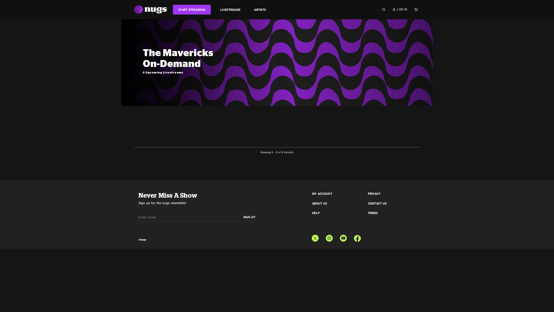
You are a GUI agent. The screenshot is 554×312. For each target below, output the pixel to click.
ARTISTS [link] (260, 9)
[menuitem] (191, 10)
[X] (315, 237)
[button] (399, 9)
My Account (322, 193)
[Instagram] (329, 237)
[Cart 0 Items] (416, 9)
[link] (191, 10)
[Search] (383, 9)
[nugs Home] (150, 9)
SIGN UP (249, 217)
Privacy (374, 193)
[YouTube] (343, 237)
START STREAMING (191, 9)
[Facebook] (357, 237)
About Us (319, 203)
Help (316, 212)
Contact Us (377, 203)
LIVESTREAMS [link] (230, 9)
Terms (373, 212)
